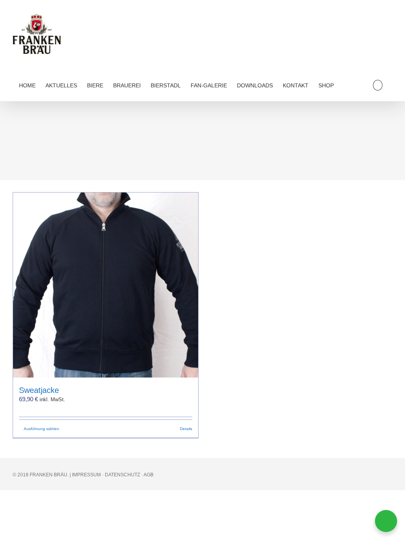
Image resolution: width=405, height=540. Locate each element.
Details (186, 429)
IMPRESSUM (86, 475)
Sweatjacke (39, 390)
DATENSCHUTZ (122, 475)
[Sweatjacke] (105, 285)
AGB (148, 475)
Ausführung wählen (41, 429)
